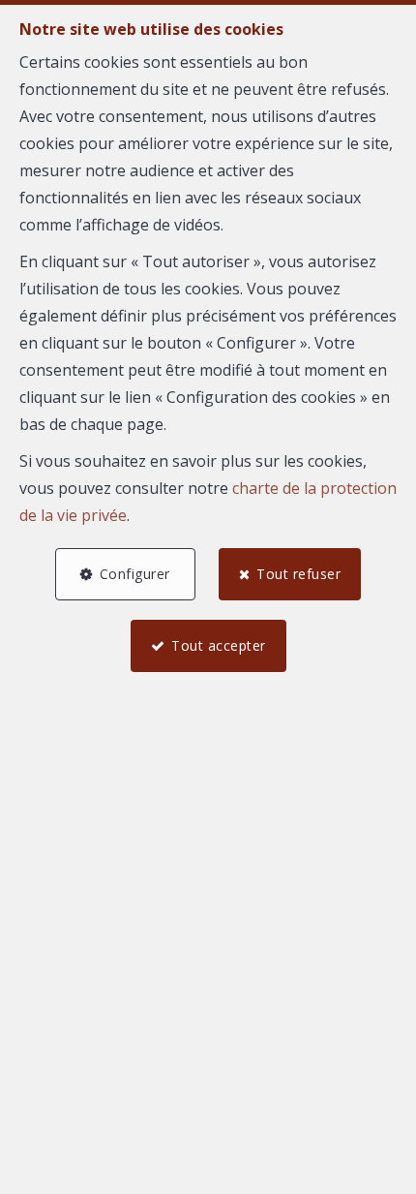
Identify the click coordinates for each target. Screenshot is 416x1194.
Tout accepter (218, 645)
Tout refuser (298, 574)
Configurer (135, 574)
